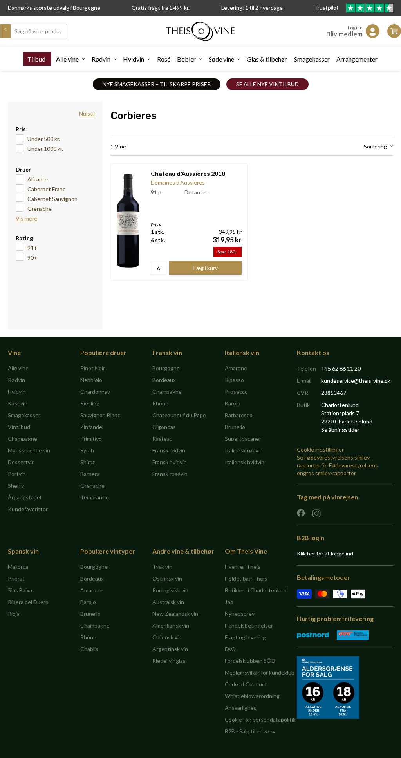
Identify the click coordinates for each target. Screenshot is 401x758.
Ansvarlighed (241, 707)
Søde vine (221, 59)
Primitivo (91, 438)
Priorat (16, 578)
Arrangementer (357, 59)
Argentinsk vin (170, 649)
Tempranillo (94, 497)
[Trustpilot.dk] (369, 8)
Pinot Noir (92, 368)
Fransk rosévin (170, 473)
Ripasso (234, 379)
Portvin (17, 473)
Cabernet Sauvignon (52, 198)
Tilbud (36, 59)
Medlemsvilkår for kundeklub (259, 672)
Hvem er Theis (242, 566)
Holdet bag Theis (246, 578)
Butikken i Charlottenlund (256, 590)
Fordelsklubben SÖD (250, 660)
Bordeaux (164, 379)
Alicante (37, 179)
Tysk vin (162, 566)
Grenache (39, 208)
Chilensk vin (167, 637)
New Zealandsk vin (175, 613)
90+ (32, 257)
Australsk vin (168, 602)
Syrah (87, 450)
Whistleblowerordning (252, 696)
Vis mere (26, 218)
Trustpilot (327, 7)
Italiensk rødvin (244, 450)
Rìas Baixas (21, 590)
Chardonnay (95, 391)
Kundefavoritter (28, 509)
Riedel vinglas (169, 660)
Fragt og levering (245, 637)
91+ (32, 247)
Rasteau (162, 438)
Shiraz (87, 462)
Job (229, 602)
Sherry (16, 485)
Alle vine (67, 59)
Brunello (235, 426)
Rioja (14, 613)
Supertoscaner (243, 438)
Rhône (160, 403)
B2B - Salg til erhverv (250, 731)
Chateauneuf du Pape (179, 415)
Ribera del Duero (28, 602)
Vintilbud (19, 426)
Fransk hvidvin (169, 462)
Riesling (89, 403)
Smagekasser (312, 59)
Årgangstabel (24, 497)
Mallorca (18, 566)
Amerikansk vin (170, 625)
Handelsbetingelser (249, 625)
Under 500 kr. (43, 139)
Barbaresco (239, 415)
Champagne (22, 438)
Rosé (163, 59)
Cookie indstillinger (320, 449)
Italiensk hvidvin (244, 462)
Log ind (355, 28)
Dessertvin (21, 462)
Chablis (89, 649)
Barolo (232, 403)
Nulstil (87, 113)
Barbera (89, 473)
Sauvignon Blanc (100, 415)
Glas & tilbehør (267, 59)
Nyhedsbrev (240, 613)
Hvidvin (133, 59)
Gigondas (164, 426)
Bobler (186, 59)
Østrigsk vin (167, 578)
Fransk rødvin (168, 450)
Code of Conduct (246, 684)
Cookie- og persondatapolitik (260, 719)
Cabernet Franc (46, 189)
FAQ (230, 649)
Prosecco (236, 391)
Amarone (236, 368)
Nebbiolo (91, 379)
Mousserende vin (29, 450)
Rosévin (17, 403)
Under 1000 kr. (45, 148)
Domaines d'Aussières (178, 182)
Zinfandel (91, 426)
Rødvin (101, 59)
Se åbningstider (340, 429)
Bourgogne (166, 368)
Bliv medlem (344, 34)
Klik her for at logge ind (325, 553)
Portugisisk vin (170, 590)
